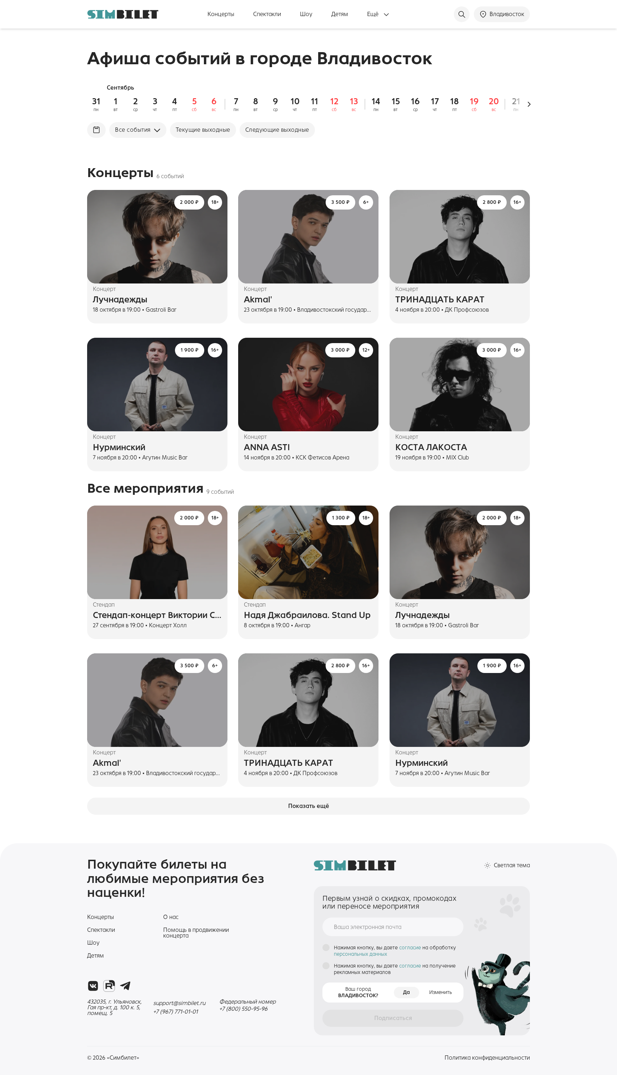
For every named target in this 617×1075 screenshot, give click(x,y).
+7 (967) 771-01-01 (175, 1012)
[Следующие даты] (529, 104)
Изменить (440, 992)
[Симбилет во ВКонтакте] (93, 986)
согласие (410, 947)
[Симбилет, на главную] (123, 14)
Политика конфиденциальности (487, 1058)
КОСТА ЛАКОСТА (431, 447)
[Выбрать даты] (96, 130)
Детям (339, 14)
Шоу (306, 14)
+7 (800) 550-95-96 (243, 1009)
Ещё (373, 14)
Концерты (220, 14)
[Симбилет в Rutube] (109, 986)
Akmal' (258, 299)
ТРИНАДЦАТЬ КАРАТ (440, 299)
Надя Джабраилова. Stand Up (307, 615)
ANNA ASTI (267, 447)
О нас (171, 917)
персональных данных (360, 954)
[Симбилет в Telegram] (125, 986)
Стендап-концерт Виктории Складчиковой (157, 615)
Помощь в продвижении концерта (196, 933)
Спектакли (267, 14)
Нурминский (119, 447)
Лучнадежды (120, 299)
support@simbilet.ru (179, 1003)
